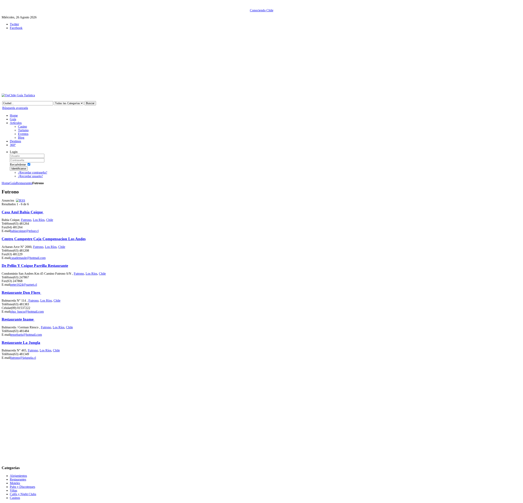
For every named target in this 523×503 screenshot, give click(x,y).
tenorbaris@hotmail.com (26, 334)
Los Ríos (39, 220)
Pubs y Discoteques (22, 487)
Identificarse (18, 168)
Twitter (14, 24)
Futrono (26, 220)
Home (6, 183)
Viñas (13, 490)
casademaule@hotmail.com (28, 258)
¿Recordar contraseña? (32, 172)
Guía (13, 183)
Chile (49, 220)
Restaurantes (24, 183)
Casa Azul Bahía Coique (23, 212)
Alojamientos (18, 475)
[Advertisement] (102, 61)
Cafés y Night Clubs (23, 494)
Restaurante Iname (18, 319)
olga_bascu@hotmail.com (27, 311)
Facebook (16, 28)
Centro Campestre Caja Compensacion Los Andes (44, 239)
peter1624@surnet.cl (23, 284)
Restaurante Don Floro (21, 292)
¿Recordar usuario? (30, 176)
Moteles (15, 483)
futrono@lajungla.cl (23, 357)
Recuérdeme (18, 164)
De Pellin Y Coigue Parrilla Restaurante (35, 265)
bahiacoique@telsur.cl (24, 231)
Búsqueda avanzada (15, 108)
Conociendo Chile (261, 10)
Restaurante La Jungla (21, 342)
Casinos (15, 498)
